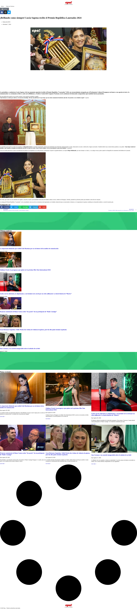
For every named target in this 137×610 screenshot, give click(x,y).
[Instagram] (5, 12)
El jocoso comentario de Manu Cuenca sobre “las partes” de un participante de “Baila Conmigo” (28, 311)
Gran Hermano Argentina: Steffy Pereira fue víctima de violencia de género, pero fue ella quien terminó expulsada (33, 329)
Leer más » (2, 416)
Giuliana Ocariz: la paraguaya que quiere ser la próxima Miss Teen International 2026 (25, 270)
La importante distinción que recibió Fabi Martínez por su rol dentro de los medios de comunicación (29, 248)
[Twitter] (9, 12)
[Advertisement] (43, 80)
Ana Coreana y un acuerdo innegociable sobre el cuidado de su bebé (20, 348)
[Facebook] (2, 12)
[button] (5, 207)
